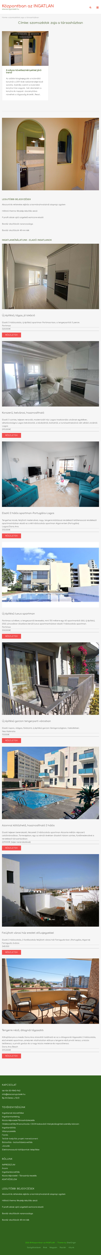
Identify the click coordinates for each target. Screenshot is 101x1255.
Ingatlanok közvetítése (13, 1113)
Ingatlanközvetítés (11, 1172)
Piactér (63, 1247)
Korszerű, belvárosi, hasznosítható (23, 412)
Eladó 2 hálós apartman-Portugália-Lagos (28, 513)
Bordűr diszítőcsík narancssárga (17, 224)
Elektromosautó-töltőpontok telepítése (20, 1150)
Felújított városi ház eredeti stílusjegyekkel (28, 933)
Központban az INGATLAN (28, 6)
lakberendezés (19, 34)
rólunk (71, 1247)
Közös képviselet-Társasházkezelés (18, 1120)
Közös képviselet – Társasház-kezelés (19, 1176)
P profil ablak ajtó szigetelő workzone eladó (23, 217)
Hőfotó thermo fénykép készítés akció (19, 211)
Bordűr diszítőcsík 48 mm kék (15, 230)
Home (4, 17)
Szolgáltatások (34, 1247)
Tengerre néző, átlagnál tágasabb (23, 1030)
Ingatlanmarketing (11, 1117)
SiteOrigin (71, 1243)
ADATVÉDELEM (9, 1179)
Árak (45, 1247)
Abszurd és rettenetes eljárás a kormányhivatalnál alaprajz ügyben (33, 205)
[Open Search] (90, 8)
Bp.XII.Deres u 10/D (10, 1098)
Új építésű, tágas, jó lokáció (18, 315)
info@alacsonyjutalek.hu (13, 1094)
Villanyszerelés (9, 1131)
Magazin (35, 34)
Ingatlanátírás (9, 1128)
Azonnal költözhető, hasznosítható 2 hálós (28, 825)
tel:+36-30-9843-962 (11, 1091)
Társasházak (25, 37)
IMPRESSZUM (8, 1165)
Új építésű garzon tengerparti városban (26, 721)
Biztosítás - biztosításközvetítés (17, 1142)
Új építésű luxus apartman (18, 613)
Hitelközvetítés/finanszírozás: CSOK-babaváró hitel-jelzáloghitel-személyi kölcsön (40, 1124)
